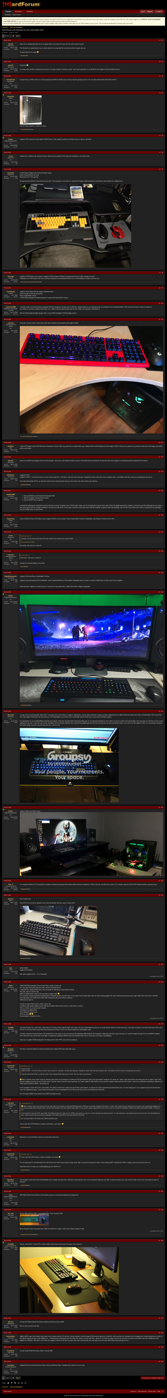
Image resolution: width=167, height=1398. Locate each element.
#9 (162, 288)
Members (30, 11)
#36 (162, 1240)
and (28, 282)
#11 (162, 319)
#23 (162, 880)
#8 (162, 272)
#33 (162, 1176)
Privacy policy (152, 1391)
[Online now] (3, 95)
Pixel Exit (72, 1395)
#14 (162, 471)
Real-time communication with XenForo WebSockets (89, 1395)
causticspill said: (26, 1103)
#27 (162, 1024)
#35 (162, 1209)
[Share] (160, 40)
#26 (162, 982)
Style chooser (8, 1391)
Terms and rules (142, 1391)
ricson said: (24, 555)
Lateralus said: (25, 536)
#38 (162, 1332)
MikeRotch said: (25, 1066)
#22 (162, 807)
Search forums (16, 14)
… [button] (10, 36)
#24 (162, 895)
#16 (162, 515)
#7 (162, 169)
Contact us (133, 1391)
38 (13, 36)
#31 (162, 1133)
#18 (162, 551)
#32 (162, 1150)
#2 (162, 61)
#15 (162, 490)
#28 (162, 1045)
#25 (162, 964)
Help (159, 1391)
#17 (162, 532)
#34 (162, 1191)
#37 (162, 1318)
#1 (162, 40)
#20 (162, 592)
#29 (162, 1062)
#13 (162, 457)
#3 (162, 76)
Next (17, 36)
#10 (162, 303)
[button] (23, 11)
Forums (8, 11)
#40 (162, 1361)
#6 (162, 152)
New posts (18, 11)
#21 (162, 711)
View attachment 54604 (27, 542)
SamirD (5, 32)
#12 (162, 442)
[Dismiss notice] (163, 19)
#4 (162, 93)
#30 (162, 1099)
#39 (162, 1347)
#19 (162, 572)
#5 (162, 135)
